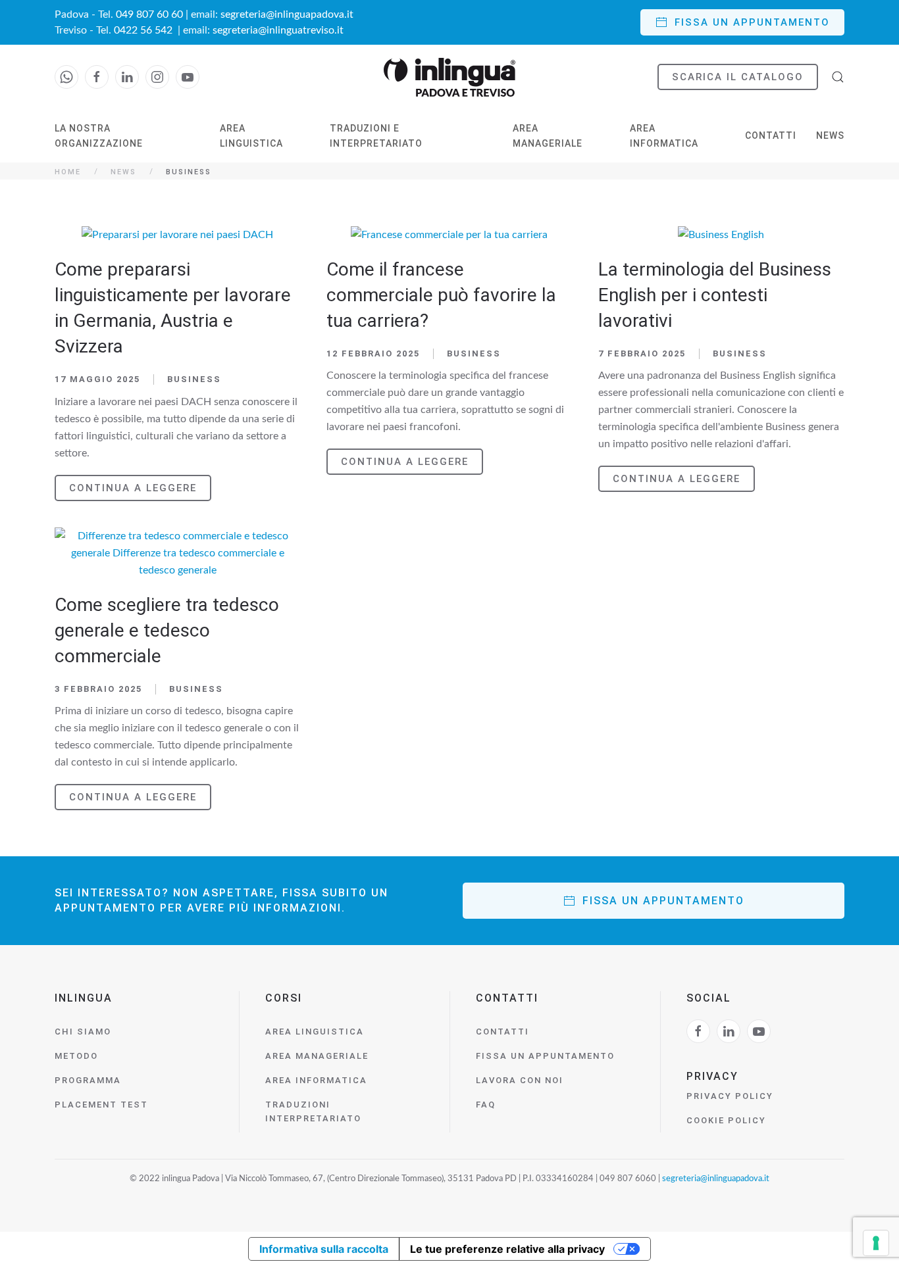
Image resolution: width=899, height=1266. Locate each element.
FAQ (486, 1104)
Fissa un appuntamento (752, 22)
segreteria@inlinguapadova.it (286, 14)
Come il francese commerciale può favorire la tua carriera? (441, 294)
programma (88, 1080)
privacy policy (729, 1096)
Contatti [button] (770, 135)
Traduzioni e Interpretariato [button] (376, 136)
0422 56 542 (144, 30)
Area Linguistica (251, 136)
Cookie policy (726, 1120)
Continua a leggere (133, 488)
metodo (76, 1056)
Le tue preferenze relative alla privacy (507, 1248)
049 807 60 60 (149, 14)
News (830, 135)
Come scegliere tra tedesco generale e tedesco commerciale (167, 630)
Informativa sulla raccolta (323, 1248)
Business (194, 379)
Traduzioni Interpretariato (313, 1111)
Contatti (502, 1031)
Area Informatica (664, 136)
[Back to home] (449, 77)
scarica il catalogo (738, 77)
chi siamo (83, 1031)
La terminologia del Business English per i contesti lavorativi (714, 294)
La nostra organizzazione (99, 136)
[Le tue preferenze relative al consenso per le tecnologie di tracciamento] (875, 1242)
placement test (101, 1104)
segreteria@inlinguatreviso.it (278, 30)
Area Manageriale (547, 136)
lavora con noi (519, 1080)
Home (68, 172)
